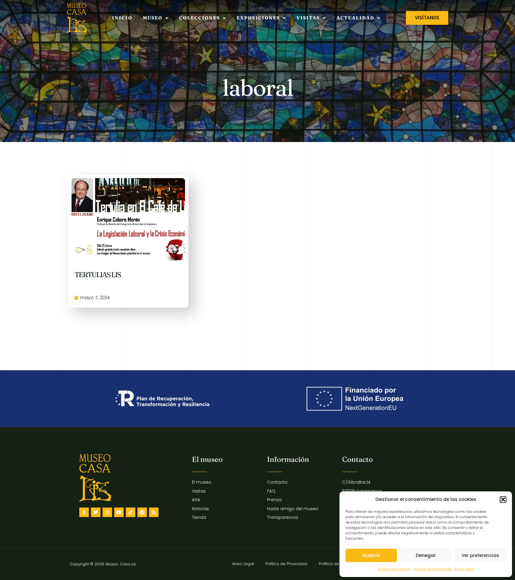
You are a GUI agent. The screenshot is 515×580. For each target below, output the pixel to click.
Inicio (122, 18)
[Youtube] (119, 512)
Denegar (426, 555)
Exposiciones (258, 18)
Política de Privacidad (432, 568)
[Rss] (154, 512)
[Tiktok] (130, 512)
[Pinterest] (142, 512)
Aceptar (371, 555)
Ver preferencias (480, 555)
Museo (152, 18)
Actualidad (355, 18)
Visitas (308, 18)
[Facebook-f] (84, 512)
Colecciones (199, 18)
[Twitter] (95, 512)
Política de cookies (394, 568)
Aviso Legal (464, 568)
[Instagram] (107, 512)
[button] (503, 499)
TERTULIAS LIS (98, 274)
